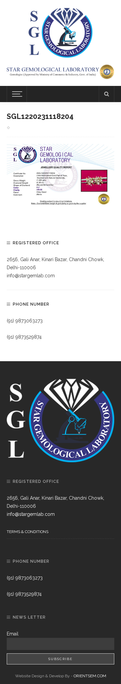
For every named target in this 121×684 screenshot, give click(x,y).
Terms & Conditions (27, 531)
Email (12, 633)
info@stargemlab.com (31, 275)
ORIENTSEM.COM (90, 676)
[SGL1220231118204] (60, 176)
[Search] (106, 94)
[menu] (16, 94)
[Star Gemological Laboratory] (60, 31)
